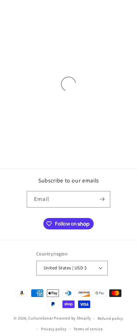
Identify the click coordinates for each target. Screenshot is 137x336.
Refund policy (110, 318)
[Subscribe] (102, 199)
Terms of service (88, 328)
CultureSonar (40, 318)
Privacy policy (54, 328)
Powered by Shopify (72, 318)
